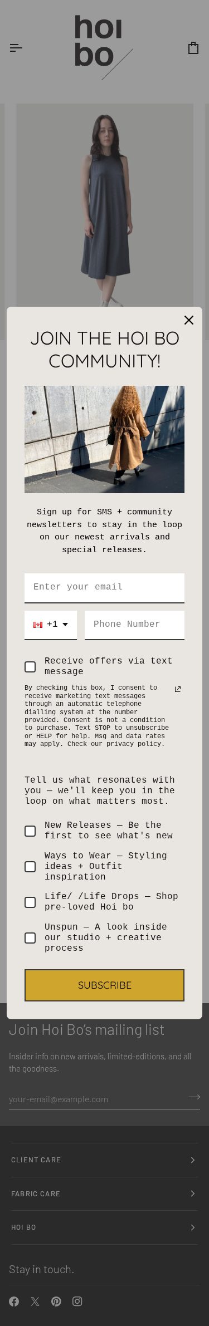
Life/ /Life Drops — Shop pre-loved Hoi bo (111, 902)
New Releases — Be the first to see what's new (109, 831)
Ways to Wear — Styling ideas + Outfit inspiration (106, 866)
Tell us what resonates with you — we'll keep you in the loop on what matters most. (100, 791)
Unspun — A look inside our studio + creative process (106, 938)
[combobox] (51, 625)
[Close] (189, 320)
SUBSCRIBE (105, 985)
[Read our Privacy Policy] (177, 689)
